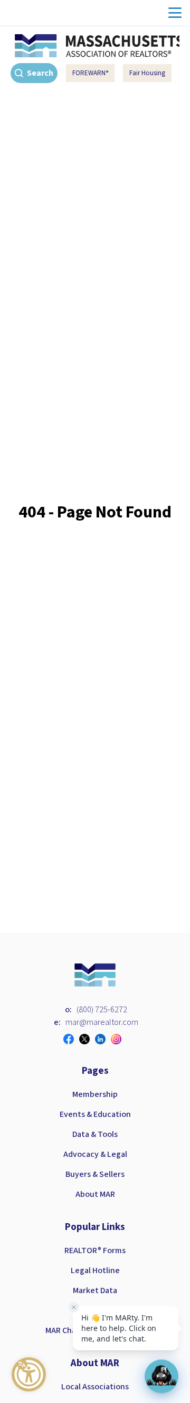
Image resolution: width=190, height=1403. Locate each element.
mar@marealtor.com (101, 1022)
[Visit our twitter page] (87, 1039)
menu (175, 12)
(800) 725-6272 (102, 1009)
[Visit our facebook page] (71, 1039)
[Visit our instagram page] (119, 1039)
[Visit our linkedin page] (103, 1039)
